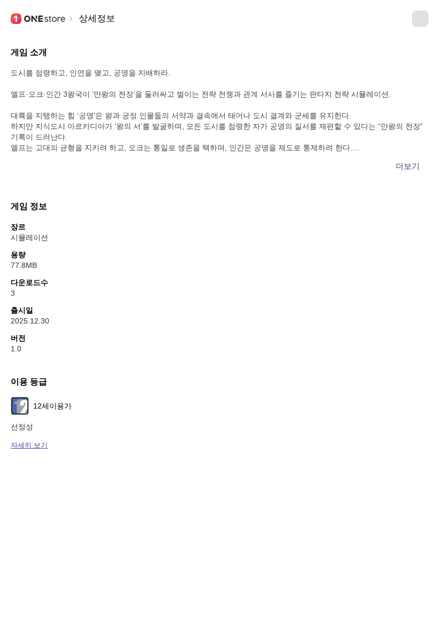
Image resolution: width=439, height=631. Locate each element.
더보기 (408, 166)
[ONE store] (38, 19)
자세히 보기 (29, 445)
